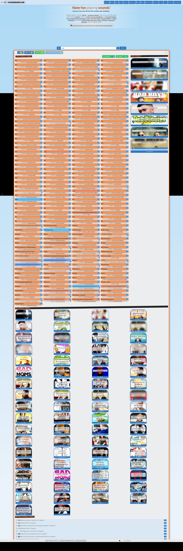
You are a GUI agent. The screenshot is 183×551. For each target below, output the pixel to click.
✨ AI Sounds (106, 56)
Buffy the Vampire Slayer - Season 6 (31, 188)
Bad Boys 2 (103, 295)
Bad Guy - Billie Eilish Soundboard (32, 283)
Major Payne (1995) (89, 144)
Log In (177, 2)
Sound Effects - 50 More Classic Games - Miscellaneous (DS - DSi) (89, 115)
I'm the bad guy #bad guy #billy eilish (23, 282)
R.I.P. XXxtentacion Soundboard (118, 70)
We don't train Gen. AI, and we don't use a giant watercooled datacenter (92, 25)
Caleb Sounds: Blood (60, 288)
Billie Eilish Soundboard (60, 240)
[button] (119, 540)
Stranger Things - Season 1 (32, 153)
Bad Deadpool (104, 269)
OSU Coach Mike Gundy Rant (60, 123)
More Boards (150, 151)
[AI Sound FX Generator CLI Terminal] (59, 541)
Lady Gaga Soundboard (60, 283)
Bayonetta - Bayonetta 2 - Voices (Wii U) (60, 236)
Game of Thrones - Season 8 (60, 192)
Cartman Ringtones (31, 292)
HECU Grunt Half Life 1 (89, 209)
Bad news (74, 264)
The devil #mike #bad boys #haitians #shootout (55, 260)
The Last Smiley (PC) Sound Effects (117, 214)
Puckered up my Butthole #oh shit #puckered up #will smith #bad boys (113, 286)
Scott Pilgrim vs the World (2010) (32, 97)
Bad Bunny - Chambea (106, 290)
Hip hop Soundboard (60, 88)
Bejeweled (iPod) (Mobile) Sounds (60, 218)
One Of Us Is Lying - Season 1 (31, 144)
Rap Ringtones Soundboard (89, 296)
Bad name (103, 243)
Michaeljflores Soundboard (118, 97)
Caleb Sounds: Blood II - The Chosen (89, 70)
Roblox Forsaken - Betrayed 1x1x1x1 (31, 253)
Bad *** (102, 77)
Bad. (73, 60)
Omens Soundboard (60, 275)
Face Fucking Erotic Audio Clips (31, 262)
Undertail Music (32, 114)
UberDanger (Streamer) (32, 223)
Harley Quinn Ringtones (117, 301)
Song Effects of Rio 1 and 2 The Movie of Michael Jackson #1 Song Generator (89, 80)
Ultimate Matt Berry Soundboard (32, 66)
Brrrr (32, 88)
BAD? (102, 125)
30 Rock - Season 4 (31, 192)
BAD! (45, 147)
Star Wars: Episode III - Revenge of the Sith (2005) (118, 92)
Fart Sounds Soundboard (89, 283)
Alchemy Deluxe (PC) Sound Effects (60, 214)
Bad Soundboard (32, 205)
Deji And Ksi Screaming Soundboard (89, 201)
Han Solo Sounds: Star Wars (89, 227)
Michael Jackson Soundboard (31, 62)
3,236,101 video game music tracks (91, 20)
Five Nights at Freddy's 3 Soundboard (60, 79)
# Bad (16, 199)
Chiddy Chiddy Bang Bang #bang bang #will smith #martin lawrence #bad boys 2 (84, 286)
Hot (117, 2)
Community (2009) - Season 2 (89, 127)
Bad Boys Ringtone (19, 303)
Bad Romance (47, 282)
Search (107, 2)
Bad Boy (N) (46, 277)
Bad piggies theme (48, 247)
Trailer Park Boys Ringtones (32, 305)
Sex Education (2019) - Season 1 (89, 166)
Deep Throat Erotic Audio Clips (31, 227)
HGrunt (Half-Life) (118, 205)
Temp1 (60, 114)
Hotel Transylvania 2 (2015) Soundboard (60, 127)
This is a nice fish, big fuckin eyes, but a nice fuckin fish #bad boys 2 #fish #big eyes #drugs (27, 264)
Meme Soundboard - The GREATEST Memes (118, 262)
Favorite (77, 17)
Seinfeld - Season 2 (117, 153)
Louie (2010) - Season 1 (32, 162)
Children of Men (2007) (60, 175)
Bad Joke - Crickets (105, 282)
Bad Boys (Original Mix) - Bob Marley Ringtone (25, 247)
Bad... (102, 216)
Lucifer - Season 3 (89, 140)
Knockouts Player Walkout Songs (89, 279)
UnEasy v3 (60, 209)
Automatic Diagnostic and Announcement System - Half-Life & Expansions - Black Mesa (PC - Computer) (59, 76)
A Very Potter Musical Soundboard (32, 101)
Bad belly (74, 282)
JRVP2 (89, 105)
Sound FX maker (105, 18)
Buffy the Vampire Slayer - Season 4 (89, 188)
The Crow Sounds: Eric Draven (31, 279)
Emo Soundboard (118, 201)
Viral (121, 2)
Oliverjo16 (60, 249)
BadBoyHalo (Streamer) (89, 218)
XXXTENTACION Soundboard (89, 75)
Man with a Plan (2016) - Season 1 (60, 136)
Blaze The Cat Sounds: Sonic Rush (32, 240)
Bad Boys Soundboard (89, 262)
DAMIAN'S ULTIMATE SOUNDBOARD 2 (32, 257)
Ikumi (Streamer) (89, 223)
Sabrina (117, 144)
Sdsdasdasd (89, 101)
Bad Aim (74, 277)
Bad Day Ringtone (19, 290)
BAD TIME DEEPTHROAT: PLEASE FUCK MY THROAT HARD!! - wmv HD (27, 225)
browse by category (93, 15)
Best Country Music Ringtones (31, 231)
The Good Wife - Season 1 (89, 153)
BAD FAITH (17, 295)
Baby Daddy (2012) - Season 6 (60, 157)
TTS (138, 2)
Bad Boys (17, 243)
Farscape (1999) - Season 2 (32, 183)
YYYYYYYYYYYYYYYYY (118, 101)
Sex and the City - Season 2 (60, 196)
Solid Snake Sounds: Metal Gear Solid (89, 244)
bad (16, 104)
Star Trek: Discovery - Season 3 (117, 140)
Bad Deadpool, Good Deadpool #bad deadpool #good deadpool (56, 256)
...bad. (45, 151)
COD (117, 283)
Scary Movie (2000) (60, 188)
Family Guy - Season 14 (60, 162)
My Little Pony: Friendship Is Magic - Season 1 (89, 192)
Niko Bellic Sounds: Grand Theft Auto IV (89, 257)
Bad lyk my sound (105, 229)
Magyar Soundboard (118, 296)
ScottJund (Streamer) (60, 223)
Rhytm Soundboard (60, 205)
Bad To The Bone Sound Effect (22, 256)
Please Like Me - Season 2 (89, 179)
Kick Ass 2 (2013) (60, 153)
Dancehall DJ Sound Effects (118, 231)
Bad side (17, 238)
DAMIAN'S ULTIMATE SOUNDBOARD (89, 253)
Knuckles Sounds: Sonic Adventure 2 (32, 275)
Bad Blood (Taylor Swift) (106, 251)
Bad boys (103, 260)
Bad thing (46, 295)
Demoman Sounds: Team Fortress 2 (117, 244)
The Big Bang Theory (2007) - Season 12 (118, 166)
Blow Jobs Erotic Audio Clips (89, 292)
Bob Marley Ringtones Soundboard (89, 301)
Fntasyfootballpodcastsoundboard (31, 105)
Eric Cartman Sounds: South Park (60, 66)
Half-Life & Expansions (60, 97)
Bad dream (46, 269)
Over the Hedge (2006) (89, 162)
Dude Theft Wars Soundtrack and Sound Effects (89, 97)
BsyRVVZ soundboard (118, 249)
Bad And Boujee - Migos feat (78, 295)
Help (162, 2)
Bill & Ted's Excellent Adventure (89, 92)
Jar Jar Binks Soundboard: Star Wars (60, 62)
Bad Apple (74, 273)
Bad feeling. (75, 243)
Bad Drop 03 (18, 286)
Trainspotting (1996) (31, 175)
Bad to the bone (104, 247)
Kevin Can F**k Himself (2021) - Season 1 (31, 127)
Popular (126, 2)
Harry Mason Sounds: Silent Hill (60, 270)
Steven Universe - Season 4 (32, 196)
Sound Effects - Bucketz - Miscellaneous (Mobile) (32, 118)
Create (149, 2)
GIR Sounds (32, 70)
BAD (73, 82)
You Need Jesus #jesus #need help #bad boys (54, 299)
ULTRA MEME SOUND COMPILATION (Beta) (31, 270)
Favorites (156, 2)
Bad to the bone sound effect (50, 225)
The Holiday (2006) (60, 170)
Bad (16, 60)
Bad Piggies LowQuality (106, 234)
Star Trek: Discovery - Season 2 (60, 144)
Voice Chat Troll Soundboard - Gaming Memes (60, 266)
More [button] (165, 2)
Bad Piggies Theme (76, 251)
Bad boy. (46, 234)
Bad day (74, 256)
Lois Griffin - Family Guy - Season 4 (89, 88)
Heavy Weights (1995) (118, 157)
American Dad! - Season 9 (32, 201)
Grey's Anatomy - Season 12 (118, 136)
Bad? (102, 91)
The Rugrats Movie (60, 149)
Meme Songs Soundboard (31, 244)
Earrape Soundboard (118, 236)
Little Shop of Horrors (60, 201)
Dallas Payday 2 (32, 236)
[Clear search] (117, 48)
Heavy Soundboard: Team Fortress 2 (89, 62)
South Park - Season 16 (118, 188)
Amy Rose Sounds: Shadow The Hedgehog (118, 66)
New (143, 2)
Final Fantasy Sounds (118, 75)
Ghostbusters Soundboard (118, 62)
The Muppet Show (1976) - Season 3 (117, 192)
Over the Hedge (60, 140)
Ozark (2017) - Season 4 (89, 131)
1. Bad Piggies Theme (48, 229)
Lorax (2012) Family (117, 183)
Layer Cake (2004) (60, 179)
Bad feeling (74, 225)
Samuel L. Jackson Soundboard (89, 231)
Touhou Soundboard (89, 275)
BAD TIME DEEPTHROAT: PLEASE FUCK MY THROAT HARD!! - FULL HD (84, 290)
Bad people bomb (105, 264)
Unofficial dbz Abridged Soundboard (89, 266)
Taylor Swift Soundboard (117, 253)
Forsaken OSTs (31, 296)
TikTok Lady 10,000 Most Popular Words (60, 84)
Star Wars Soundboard (118, 227)
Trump (118, 257)
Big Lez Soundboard (89, 240)
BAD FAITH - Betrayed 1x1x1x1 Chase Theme (24, 251)
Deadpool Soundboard (60, 257)
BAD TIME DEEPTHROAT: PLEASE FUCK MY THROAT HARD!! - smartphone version (27, 260)
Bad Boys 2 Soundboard (60, 262)
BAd (73, 199)
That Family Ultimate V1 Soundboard (60, 105)
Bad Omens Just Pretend (49, 273)
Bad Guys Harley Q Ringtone (107, 299)
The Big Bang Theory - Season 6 (60, 166)
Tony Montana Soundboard (118, 275)
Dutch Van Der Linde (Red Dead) (117, 240)
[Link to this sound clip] (41, 60)
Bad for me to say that (77, 234)
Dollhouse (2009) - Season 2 (89, 123)
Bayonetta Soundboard (60, 279)
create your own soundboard (94, 17)
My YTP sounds (118, 79)
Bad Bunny (74, 247)
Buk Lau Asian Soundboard (60, 296)
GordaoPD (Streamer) (118, 218)
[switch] (113, 56)
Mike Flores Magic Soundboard (31, 209)
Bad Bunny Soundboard (89, 249)
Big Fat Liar (32, 140)
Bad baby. (103, 277)
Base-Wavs (118, 209)
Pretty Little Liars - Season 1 (118, 123)
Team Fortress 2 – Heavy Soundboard (32, 75)
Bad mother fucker (76, 229)
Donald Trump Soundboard (89, 236)
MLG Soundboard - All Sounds (60, 244)
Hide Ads (171, 2)
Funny (112, 2)
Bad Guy (45, 251)
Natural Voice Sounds (118, 84)
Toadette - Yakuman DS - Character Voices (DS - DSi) (31, 84)
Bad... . (74, 182)
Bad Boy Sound (75, 269)
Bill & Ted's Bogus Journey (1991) (32, 170)
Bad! (16, 95)
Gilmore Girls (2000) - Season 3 (117, 127)
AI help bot (105, 20)
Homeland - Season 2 (118, 179)
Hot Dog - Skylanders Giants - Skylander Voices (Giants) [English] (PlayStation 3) (31, 124)
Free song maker (95, 18)
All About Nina (117, 149)
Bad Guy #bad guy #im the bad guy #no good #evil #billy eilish (56, 238)
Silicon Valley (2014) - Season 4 (31, 166)
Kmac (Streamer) (118, 223)
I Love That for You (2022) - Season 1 (31, 136)
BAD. (73, 95)
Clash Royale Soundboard (31, 288)
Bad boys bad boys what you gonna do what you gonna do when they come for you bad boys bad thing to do (56, 243)
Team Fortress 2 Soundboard (31, 79)
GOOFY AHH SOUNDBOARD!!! (60, 227)
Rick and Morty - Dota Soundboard (31, 301)
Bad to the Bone (18, 229)
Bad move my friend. (105, 238)
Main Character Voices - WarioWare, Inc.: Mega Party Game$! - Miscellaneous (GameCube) (31, 93)
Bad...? (16, 160)
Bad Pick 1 (17, 299)
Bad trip (74, 238)
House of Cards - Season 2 (60, 131)
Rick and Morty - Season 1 (89, 157)
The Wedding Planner (89, 149)
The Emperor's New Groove (32, 149)
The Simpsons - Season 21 (118, 162)
